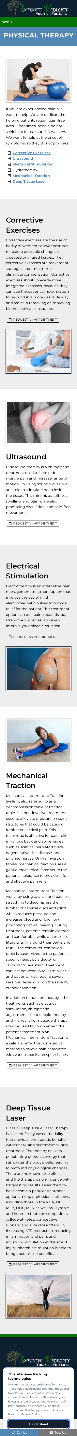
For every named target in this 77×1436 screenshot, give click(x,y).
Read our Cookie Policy (24, 1414)
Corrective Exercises (32, 153)
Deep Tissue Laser (29, 181)
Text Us (60, 1432)
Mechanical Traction (31, 176)
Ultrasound (23, 158)
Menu (7, 22)
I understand (38, 1424)
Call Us (21, 1432)
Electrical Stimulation (32, 164)
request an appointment (34, 319)
